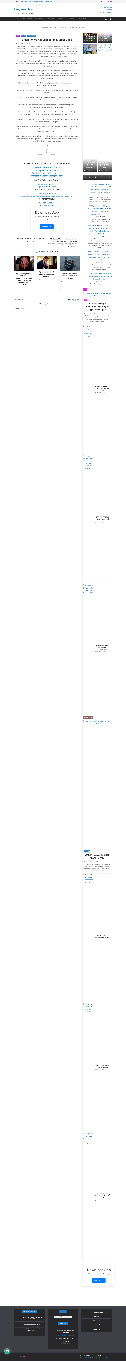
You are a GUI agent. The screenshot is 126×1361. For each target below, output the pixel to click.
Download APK (47, 226)
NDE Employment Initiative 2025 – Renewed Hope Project (102, 388)
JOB (86, 299)
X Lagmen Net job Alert (47, 170)
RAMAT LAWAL (93, 273)
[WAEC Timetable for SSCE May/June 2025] (97, 784)
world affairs (31, 35)
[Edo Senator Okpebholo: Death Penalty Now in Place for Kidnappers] (90, 49)
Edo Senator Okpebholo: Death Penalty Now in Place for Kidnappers (89, 164)
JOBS (23, 19)
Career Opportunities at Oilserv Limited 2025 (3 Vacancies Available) (102, 517)
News (18, 35)
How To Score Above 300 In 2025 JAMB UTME (102, 1066)
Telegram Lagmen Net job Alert (47, 167)
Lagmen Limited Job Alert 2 (47, 187)
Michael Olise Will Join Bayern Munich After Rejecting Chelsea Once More (100, 276)
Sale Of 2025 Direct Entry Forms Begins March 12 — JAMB (102, 1195)
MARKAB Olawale (93, 252)
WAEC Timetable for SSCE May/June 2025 (97, 856)
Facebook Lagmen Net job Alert (47, 173)
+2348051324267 (48, 203)
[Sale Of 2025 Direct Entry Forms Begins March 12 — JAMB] (88, 1197)
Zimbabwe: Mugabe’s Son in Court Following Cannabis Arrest (90, 35)
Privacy (96, 1316)
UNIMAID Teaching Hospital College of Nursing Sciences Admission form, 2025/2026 (65, 1340)
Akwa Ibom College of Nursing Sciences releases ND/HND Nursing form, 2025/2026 (66, 1330)
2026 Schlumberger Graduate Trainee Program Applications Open (97, 306)
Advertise (108, 10)
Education (87, 851)
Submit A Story (107, 12)
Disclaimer (96, 1329)
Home (17, 19)
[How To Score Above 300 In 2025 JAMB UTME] (88, 1067)
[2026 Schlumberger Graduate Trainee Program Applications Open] (97, 294)
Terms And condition (96, 1312)
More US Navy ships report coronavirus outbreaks (69, 276)
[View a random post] (110, 19)
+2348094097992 (48, 205)
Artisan (71, 19)
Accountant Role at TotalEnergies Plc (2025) (104, 36)
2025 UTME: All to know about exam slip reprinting (102, 936)
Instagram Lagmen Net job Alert (47, 175)
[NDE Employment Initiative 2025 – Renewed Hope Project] (88, 389)
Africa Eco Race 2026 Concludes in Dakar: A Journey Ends (36, 1)
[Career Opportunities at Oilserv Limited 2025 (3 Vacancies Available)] (88, 519)
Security (23, 35)
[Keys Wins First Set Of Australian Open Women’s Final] (105, 108)
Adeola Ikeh (63, 1335)
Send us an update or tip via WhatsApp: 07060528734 (54, 196)
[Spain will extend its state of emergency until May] (47, 257)
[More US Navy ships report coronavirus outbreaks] (70, 257)
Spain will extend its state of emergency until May (47, 274)
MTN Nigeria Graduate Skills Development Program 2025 (102, 647)
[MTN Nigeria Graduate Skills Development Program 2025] (88, 648)
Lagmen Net (24, 9)
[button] (55, 19)
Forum (29, 19)
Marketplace (107, 7)
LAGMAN (19, 43)
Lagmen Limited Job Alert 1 (47, 184)
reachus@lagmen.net (28, 196)
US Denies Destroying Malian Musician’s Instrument (31, 240)
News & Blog (50, 19)
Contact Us (82, 19)
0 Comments (27, 43)
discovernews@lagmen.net (47, 193)
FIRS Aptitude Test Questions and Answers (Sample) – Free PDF (100, 189)
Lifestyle (61, 19)
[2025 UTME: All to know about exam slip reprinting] (88, 938)
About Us (96, 1320)
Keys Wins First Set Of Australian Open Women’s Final (104, 165)
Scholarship (38, 19)
